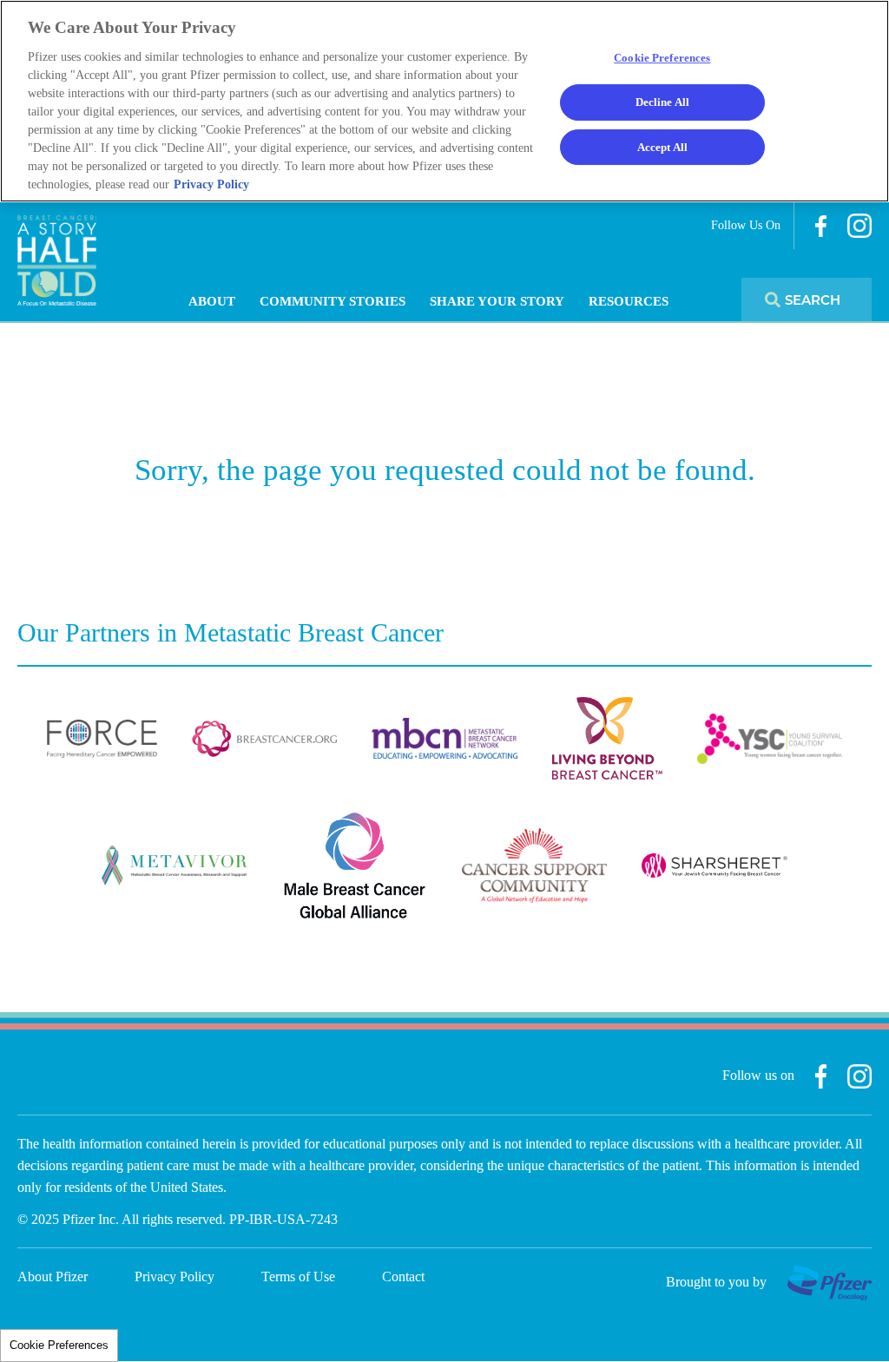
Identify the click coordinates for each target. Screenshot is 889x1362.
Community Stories (332, 301)
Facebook (820, 226)
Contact (403, 1276)
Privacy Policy (174, 1276)
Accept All (662, 147)
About (211, 301)
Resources (628, 301)
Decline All (662, 102)
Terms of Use (298, 1276)
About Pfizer (52, 1276)
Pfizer (829, 1283)
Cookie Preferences (59, 1345)
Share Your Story (497, 301)
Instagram (859, 226)
